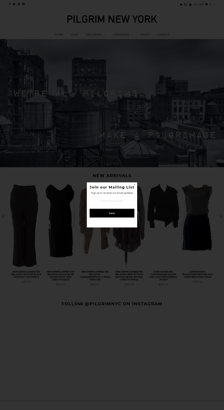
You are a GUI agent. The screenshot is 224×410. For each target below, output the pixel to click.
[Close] (134, 185)
